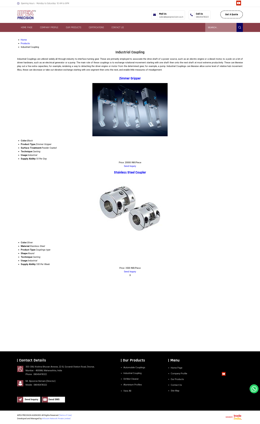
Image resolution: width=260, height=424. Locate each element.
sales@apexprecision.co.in (171, 17)
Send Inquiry (130, 166)
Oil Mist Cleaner (131, 379)
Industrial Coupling (132, 373)
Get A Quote (231, 14)
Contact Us (117, 27)
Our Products (73, 27)
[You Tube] (238, 4)
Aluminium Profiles (132, 384)
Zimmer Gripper (130, 78)
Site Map (175, 390)
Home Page (26, 27)
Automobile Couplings (134, 367)
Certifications (96, 27)
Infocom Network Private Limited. (56, 418)
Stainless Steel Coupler (130, 172)
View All (127, 390)
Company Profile (49, 27)
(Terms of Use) (65, 415)
